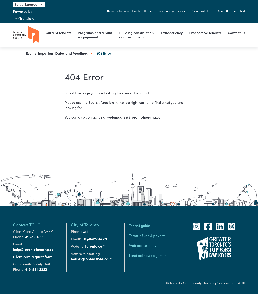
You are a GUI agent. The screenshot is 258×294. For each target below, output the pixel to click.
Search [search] (237, 11)
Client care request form (32, 256)
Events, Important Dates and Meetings (57, 53)
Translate (26, 18)
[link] (58, 33)
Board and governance (172, 11)
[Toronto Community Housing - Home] (26, 35)
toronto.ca (95, 246)
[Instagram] (196, 226)
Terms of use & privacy (147, 235)
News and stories (118, 11)
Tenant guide (139, 225)
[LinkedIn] (220, 226)
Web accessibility (142, 245)
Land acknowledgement (148, 255)
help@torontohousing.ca (33, 249)
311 (85, 231)
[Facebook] (208, 226)
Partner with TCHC (202, 11)
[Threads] (231, 226)
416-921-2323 (36, 269)
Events (136, 11)
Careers (149, 11)
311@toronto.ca (94, 238)
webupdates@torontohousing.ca (134, 117)
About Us (223, 11)
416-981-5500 (36, 236)
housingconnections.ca (91, 258)
